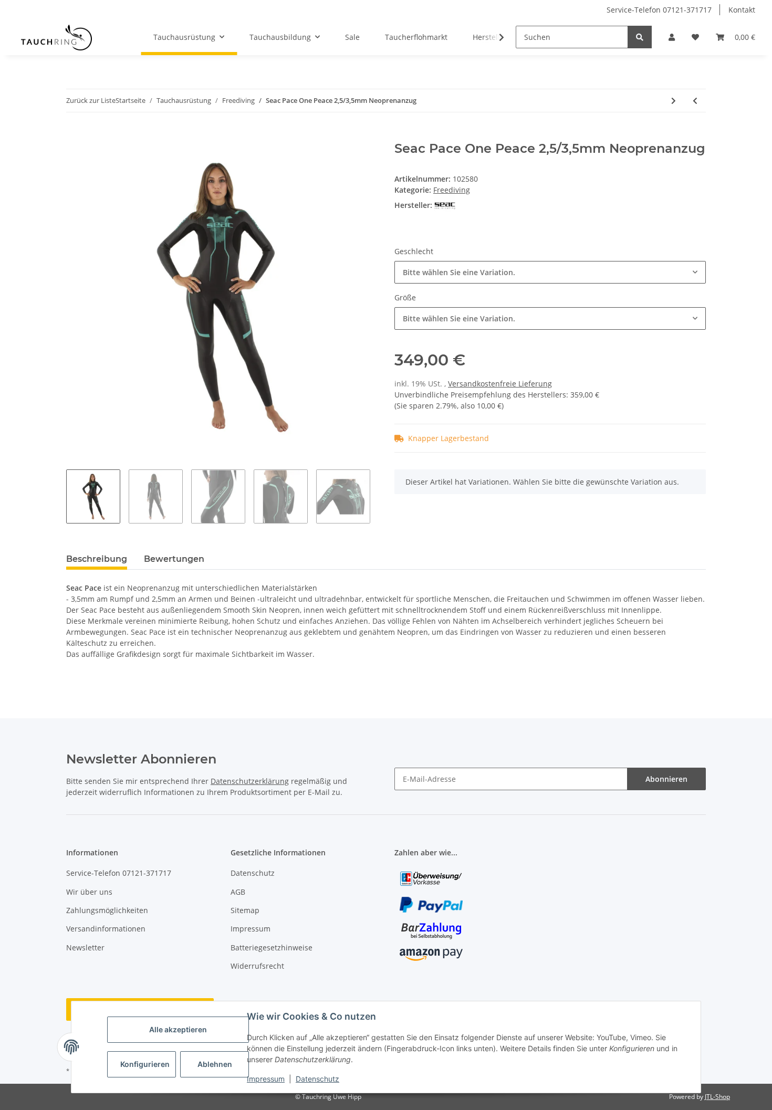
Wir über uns (89, 892)
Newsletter (85, 947)
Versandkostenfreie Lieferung (500, 384)
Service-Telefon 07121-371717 (659, 10)
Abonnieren (666, 779)
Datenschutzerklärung (250, 781)
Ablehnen (214, 1064)
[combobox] (550, 272)
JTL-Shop (717, 1096)
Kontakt (741, 10)
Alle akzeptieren (178, 1029)
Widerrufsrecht (257, 966)
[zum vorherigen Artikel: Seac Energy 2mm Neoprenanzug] (695, 100)
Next (378, 297)
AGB (238, 892)
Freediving (451, 190)
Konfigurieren (145, 1064)
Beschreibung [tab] (96, 559)
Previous (66, 297)
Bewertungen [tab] (174, 559)
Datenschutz (317, 1078)
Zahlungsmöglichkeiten (107, 910)
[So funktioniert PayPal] (431, 904)
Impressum (266, 1078)
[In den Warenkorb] (74, 135)
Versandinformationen (105, 929)
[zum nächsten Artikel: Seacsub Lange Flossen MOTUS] (673, 100)
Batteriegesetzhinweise (271, 947)
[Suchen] (640, 37)
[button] (671, 37)
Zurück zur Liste (91, 100)
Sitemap (245, 910)
